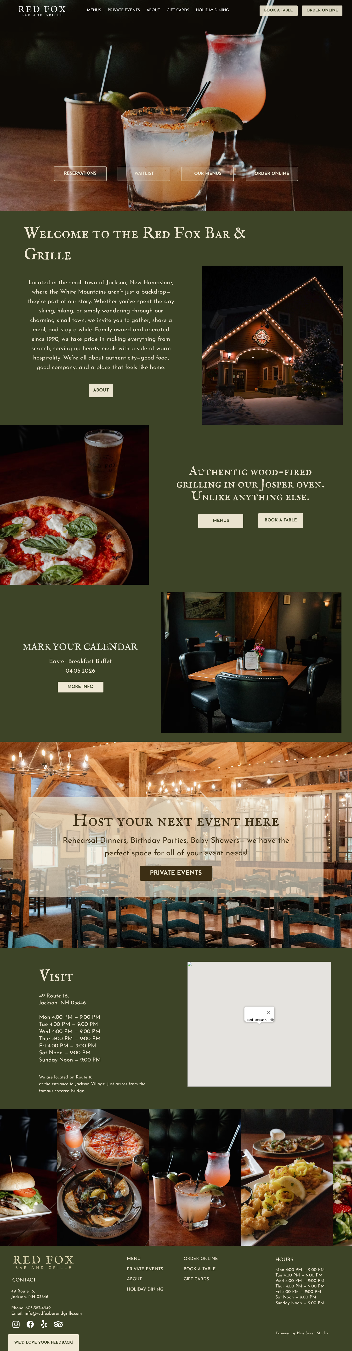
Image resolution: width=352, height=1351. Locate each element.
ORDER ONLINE (201, 1259)
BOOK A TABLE (200, 1269)
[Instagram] (16, 1324)
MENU (134, 1259)
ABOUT (134, 1279)
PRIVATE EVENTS (145, 1269)
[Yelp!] (44, 1324)
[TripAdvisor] (58, 1324)
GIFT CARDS (196, 1279)
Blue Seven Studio (312, 1333)
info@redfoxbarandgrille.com (53, 1314)
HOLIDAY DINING (145, 1289)
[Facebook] (30, 1324)
